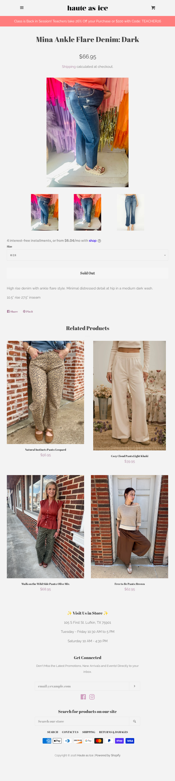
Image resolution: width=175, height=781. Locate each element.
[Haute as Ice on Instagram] (92, 698)
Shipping (69, 67)
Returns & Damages (113, 732)
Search (52, 732)
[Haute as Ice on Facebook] (83, 698)
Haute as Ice (85, 755)
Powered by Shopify (108, 755)
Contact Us (70, 732)
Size (9, 246)
